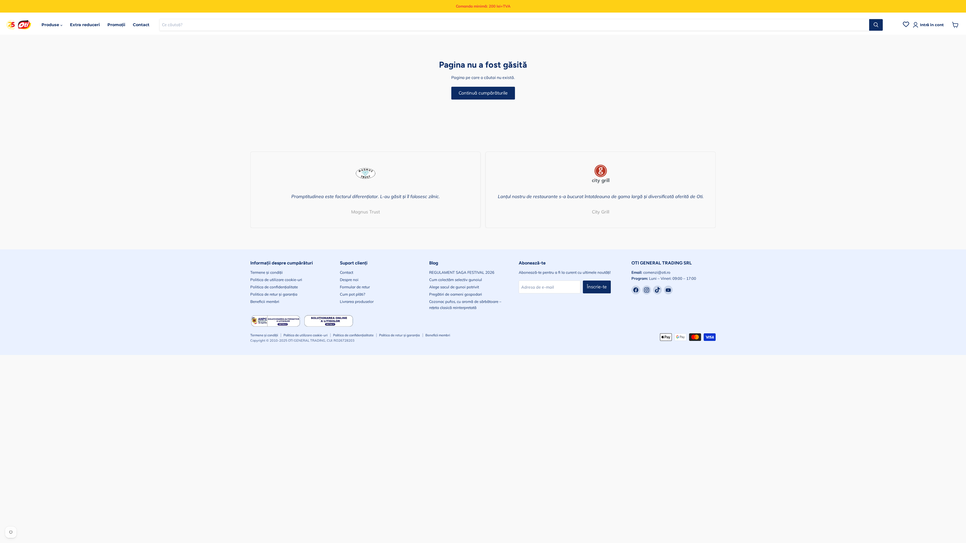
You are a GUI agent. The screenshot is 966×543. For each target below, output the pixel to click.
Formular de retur (355, 287)
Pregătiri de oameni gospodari (455, 294)
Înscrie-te (597, 287)
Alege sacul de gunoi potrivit (454, 287)
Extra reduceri (85, 24)
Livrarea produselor (357, 301)
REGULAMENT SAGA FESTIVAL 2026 (461, 272)
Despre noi (349, 279)
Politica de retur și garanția (273, 294)
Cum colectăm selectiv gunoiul (455, 279)
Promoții (116, 24)
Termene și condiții (266, 272)
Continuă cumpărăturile (483, 93)
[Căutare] (876, 25)
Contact (141, 24)
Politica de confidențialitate (274, 287)
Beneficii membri (264, 301)
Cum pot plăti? (352, 294)
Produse (51, 24)
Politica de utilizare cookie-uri (276, 279)
